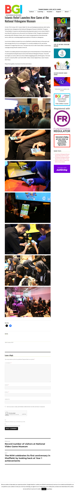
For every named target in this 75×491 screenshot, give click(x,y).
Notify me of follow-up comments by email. (15, 421)
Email (7, 392)
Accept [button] (43, 489)
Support (58, 11)
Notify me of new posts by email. (12, 425)
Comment (8, 363)
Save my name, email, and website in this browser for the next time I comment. (26, 406)
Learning (40, 11)
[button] (27, 82)
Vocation (49, 11)
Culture (31, 11)
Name (7, 385)
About (67, 11)
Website (7, 399)
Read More (49, 489)
